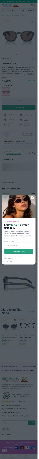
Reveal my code (18, 251)
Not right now (8, 261)
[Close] (32, 197)
